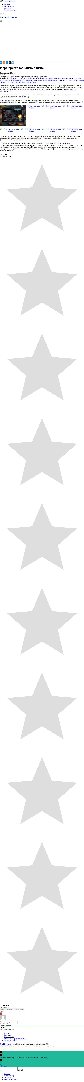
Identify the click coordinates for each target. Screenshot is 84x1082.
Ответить (4, 1066)
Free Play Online (5, 1044)
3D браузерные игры (16, 78)
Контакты (7, 1035)
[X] (10, 62)
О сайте (7, 1033)
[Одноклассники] (4, 62)
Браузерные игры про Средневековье (62, 78)
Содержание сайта (10, 1040)
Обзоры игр (8, 8)
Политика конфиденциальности (15, 1039)
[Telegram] (12, 62)
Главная (7, 4)
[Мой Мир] (7, 62)
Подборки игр (9, 6)
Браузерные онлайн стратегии (21, 80)
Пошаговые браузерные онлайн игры (23, 82)
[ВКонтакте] (1, 62)
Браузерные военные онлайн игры (36, 78)
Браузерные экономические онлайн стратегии (49, 80)
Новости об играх (10, 10)
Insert (20, 1070)
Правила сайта (9, 1037)
